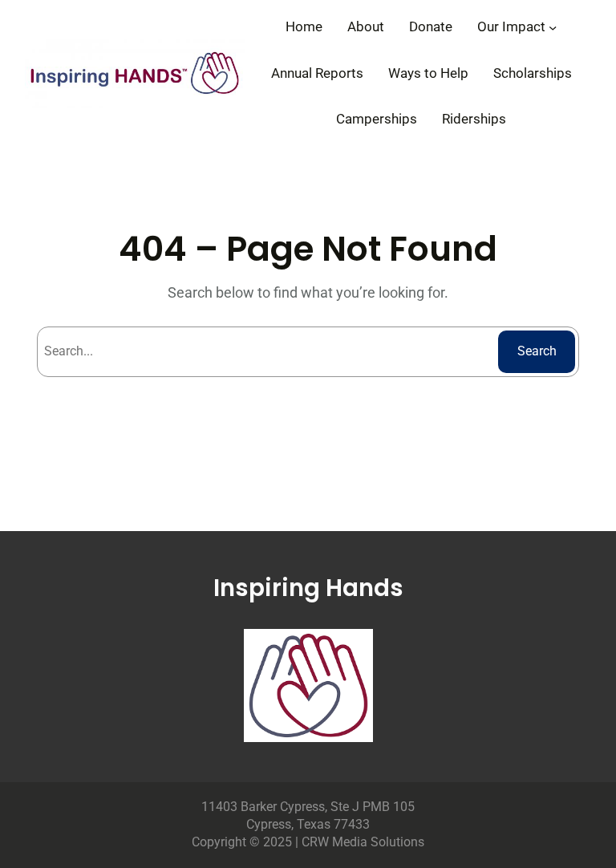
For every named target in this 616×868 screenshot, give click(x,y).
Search (537, 351)
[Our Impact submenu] (553, 26)
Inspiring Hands (308, 587)
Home (304, 26)
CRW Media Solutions (363, 842)
